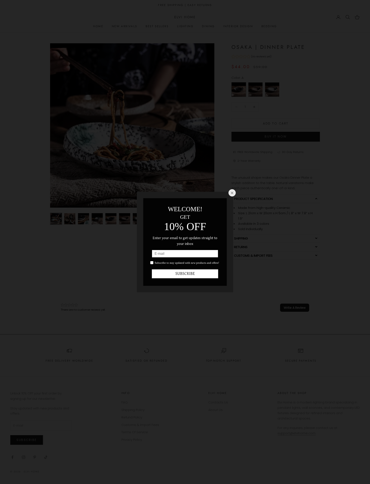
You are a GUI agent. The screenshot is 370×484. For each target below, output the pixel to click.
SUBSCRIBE (185, 273)
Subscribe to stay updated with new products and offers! (187, 262)
